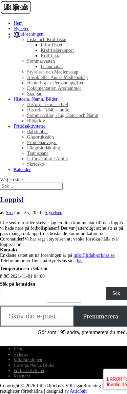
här (80, 260)
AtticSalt (78, 391)
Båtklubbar (37, 131)
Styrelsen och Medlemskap (52, 72)
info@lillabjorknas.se (93, 255)
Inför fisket (51, 44)
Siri (9, 212)
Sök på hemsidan (17, 284)
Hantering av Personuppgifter (55, 82)
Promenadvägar (42, 142)
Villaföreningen (28, 34)
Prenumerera (100, 316)
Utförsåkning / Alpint (47, 158)
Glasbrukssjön (40, 137)
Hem (18, 23)
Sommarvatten (41, 61)
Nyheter (21, 28)
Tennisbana (37, 153)
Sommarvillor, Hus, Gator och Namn (62, 115)
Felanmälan (52, 66)
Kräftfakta (50, 55)
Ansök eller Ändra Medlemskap (57, 77)
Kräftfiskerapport (57, 50)
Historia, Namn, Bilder (36, 99)
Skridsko (35, 164)
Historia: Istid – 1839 (47, 104)
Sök (116, 293)
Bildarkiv (36, 120)
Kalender (22, 169)
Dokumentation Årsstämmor (54, 88)
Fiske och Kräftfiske (46, 39)
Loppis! (12, 199)
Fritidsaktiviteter (29, 126)
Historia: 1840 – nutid (48, 109)
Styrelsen (53, 212)
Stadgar (34, 93)
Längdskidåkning (43, 147)
